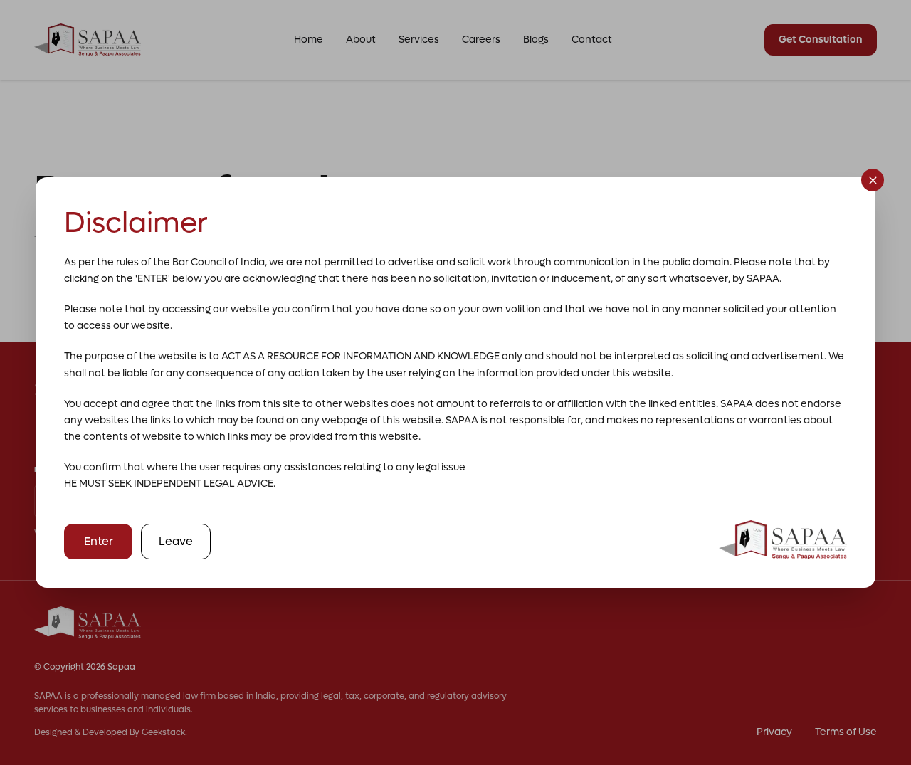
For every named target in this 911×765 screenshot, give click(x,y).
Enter (98, 541)
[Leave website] (872, 180)
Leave (176, 541)
